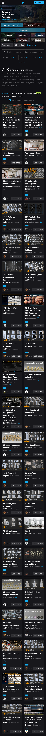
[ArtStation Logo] (23, 2)
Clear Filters (23, 62)
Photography (7, 45)
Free (14, 96)
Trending (6, 93)
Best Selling (17, 93)
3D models (19, 45)
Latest (20, 96)
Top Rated (6, 96)
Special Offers (32, 93)
